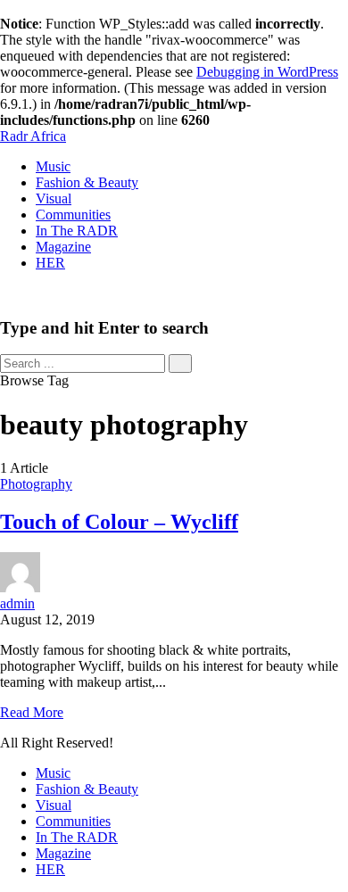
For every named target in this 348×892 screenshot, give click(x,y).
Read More (31, 712)
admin (17, 603)
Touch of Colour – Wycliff (119, 521)
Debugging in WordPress (267, 71)
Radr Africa (33, 136)
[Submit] (180, 363)
